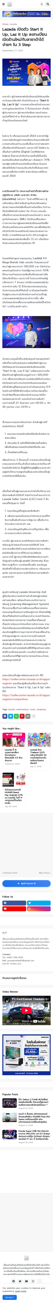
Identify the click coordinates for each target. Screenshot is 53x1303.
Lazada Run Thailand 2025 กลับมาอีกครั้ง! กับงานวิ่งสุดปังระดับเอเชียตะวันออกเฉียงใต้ (38, 757)
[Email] (27, 716)
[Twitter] (10, 716)
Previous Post (10, 873)
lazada (13, 24)
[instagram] (39, 908)
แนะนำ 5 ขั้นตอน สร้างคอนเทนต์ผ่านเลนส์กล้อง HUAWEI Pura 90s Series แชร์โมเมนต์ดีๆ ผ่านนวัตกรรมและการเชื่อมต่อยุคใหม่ (34, 1118)
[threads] (39, 1281)
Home (5, 24)
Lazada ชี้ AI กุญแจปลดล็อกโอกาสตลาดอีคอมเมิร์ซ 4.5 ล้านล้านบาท (13, 755)
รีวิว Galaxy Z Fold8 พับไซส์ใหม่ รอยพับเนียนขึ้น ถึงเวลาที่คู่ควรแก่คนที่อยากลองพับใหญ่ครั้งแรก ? (33, 1102)
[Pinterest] (22, 716)
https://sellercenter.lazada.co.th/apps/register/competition (26, 697)
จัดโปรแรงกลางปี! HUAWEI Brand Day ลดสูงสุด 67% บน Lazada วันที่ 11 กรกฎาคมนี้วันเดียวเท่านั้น (14, 797)
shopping (41, 709)
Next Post (44, 873)
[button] (3, 4)
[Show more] (33, 716)
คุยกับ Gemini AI (26, 883)
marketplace (22, 709)
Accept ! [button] (9, 1297)
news (32, 709)
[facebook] (14, 903)
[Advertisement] (20, 1170)
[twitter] (39, 903)
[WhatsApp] (16, 716)
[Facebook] (4, 716)
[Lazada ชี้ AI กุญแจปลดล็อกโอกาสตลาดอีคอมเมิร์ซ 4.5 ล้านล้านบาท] (14, 740)
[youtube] (14, 908)
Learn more (20, 1291)
